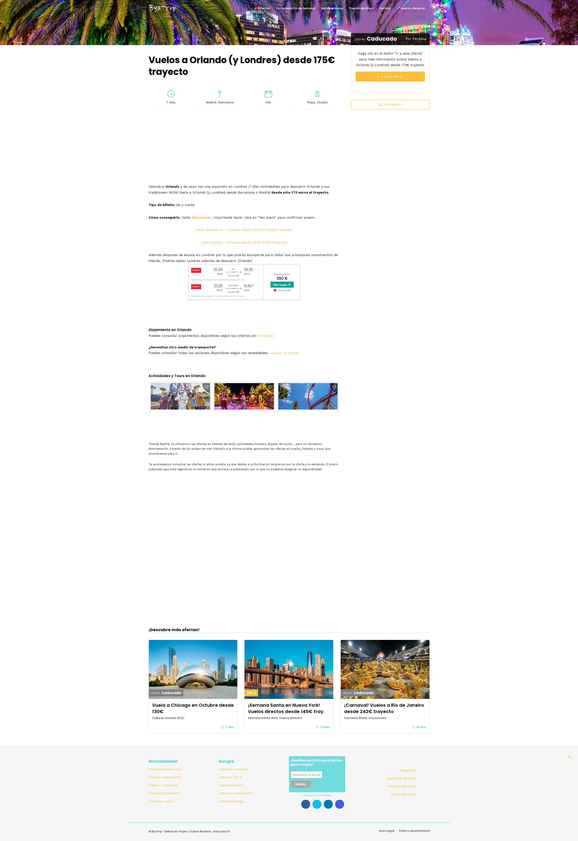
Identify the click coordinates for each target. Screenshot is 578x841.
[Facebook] (305, 804)
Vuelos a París (230, 777)
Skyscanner (201, 217)
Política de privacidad (414, 831)
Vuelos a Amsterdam (236, 793)
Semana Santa (332, 8)
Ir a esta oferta (390, 76)
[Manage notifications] (569, 756)
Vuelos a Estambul (164, 793)
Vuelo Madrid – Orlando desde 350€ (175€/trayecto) (244, 243)
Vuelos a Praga (231, 801)
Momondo (265, 336)
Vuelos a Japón (161, 801)
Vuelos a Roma (231, 785)
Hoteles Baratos (401, 786)
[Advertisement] (390, 154)
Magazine (407, 770)
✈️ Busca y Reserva (410, 8)
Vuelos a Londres (233, 769)
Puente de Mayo (361, 8)
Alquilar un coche (284, 353)
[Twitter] (317, 804)
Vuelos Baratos (402, 794)
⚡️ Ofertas (262, 8)
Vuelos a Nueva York (165, 769)
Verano (385, 8)
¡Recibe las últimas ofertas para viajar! (317, 762)
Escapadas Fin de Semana (295, 8)
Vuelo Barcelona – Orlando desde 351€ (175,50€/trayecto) (244, 230)
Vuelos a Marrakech (165, 777)
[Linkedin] (328, 804)
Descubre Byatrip (401, 778)
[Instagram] (339, 804)
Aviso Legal (386, 831)
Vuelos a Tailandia (163, 785)
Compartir (393, 104)
